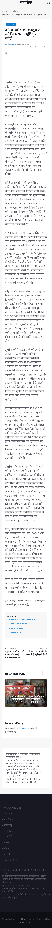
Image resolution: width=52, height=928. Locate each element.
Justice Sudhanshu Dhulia (22, 619)
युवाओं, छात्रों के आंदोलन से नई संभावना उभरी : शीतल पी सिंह (25, 774)
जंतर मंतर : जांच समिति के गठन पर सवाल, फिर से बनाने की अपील (23, 781)
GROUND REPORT (12, 807)
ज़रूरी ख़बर (11, 24)
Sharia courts (16, 628)
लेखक (7, 848)
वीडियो (7, 854)
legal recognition (18, 624)
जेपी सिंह (11, 44)
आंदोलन (8, 813)
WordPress (26, 922)
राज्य (6, 842)
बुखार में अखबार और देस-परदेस (21, 769)
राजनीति (8, 836)
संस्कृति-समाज (11, 859)
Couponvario (28, 919)
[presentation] (41, 673)
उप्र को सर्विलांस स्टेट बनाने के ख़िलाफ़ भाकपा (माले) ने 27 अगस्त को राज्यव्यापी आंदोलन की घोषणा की (26, 699)
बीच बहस (8, 830)
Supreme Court (16, 633)
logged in (24, 728)
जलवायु (8, 825)
